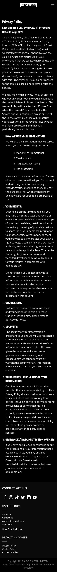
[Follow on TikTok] (17, 498)
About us (6, 514)
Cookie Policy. (18, 319)
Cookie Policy (9, 549)
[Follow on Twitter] (23, 498)
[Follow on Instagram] (11, 498)
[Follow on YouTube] (35, 498)
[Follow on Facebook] (5, 498)
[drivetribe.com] (28, 5)
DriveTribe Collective (12, 529)
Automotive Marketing (13, 521)
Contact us (7, 517)
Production (7, 524)
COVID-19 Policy (10, 552)
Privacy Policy (9, 545)
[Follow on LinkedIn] (29, 498)
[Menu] (53, 5)
